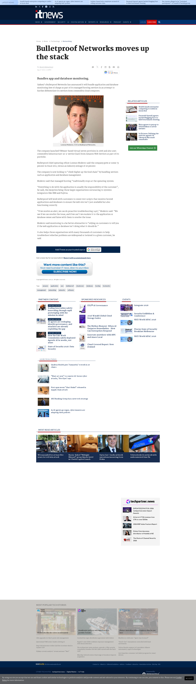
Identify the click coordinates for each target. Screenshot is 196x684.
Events (126, 299)
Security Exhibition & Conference (144, 315)
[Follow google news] (110, 72)
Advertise (135, 664)
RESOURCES (104, 22)
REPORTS (91, 22)
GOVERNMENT (50, 22)
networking (52, 290)
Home (38, 41)
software (71, 290)
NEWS (37, 22)
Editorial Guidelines (113, 664)
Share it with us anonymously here (77, 258)
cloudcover (80, 286)
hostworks (106, 286)
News (46, 41)
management (41, 290)
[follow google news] (46, 6)
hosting (97, 286)
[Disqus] (77, 494)
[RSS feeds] (53, 6)
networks (62, 290)
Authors (122, 664)
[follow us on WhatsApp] (50, 6)
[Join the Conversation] (93, 67)
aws (62, 286)
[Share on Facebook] (102, 67)
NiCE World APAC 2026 (145, 320)
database (89, 286)
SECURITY (61, 22)
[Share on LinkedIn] (106, 67)
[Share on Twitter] (97, 67)
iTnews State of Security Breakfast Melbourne (145, 330)
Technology (55, 41)
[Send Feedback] (110, 67)
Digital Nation (71, 672)
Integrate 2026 (141, 305)
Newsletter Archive (145, 664)
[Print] (117, 67)
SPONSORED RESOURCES (93, 299)
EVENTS (126, 22)
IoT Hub (81, 672)
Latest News (8, 2)
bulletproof (70, 286)
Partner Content (48, 299)
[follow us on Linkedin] (36, 6)
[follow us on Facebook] (42, 6)
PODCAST (117, 22)
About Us (103, 664)
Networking (67, 41)
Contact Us (96, 664)
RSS (159, 664)
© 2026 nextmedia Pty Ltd (53, 664)
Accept (189, 678)
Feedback (128, 664)
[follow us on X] (39, 6)
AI (68, 22)
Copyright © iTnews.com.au (44, 279)
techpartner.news (58, 672)
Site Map (154, 664)
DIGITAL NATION (77, 22)
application (54, 286)
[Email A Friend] (114, 67)
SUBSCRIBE (151, 22)
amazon (45, 286)
